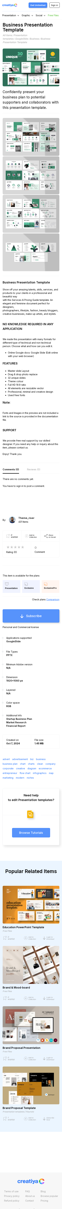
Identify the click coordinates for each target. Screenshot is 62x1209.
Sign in (54, 5)
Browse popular (49, 1196)
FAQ (27, 1191)
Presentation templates (13, 1111)
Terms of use (11, 1191)
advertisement (20, 759)
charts (31, 763)
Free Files (53, 15)
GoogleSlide (21, 38)
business (41, 759)
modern (20, 777)
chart (22, 763)
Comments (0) (11, 469)
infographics (39, 773)
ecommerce (45, 768)
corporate (8, 768)
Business (34, 38)
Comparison (52, 599)
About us (30, 1196)
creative (20, 768)
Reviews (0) (33, 469)
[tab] (11, 469)
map (51, 773)
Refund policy (11, 1200)
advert (6, 759)
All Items (7, 35)
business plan (10, 763)
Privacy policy (12, 1196)
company (50, 763)
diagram (31, 768)
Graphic (26, 15)
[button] (51, 938)
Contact (29, 1200)
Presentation (9, 15)
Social (39, 15)
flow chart (25, 773)
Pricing (44, 1200)
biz (32, 759)
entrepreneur (10, 773)
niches (30, 777)
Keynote (30, 1111)
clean (40, 763)
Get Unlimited (37, 5)
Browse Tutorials (31, 832)
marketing (8, 777)
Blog (43, 1191)
